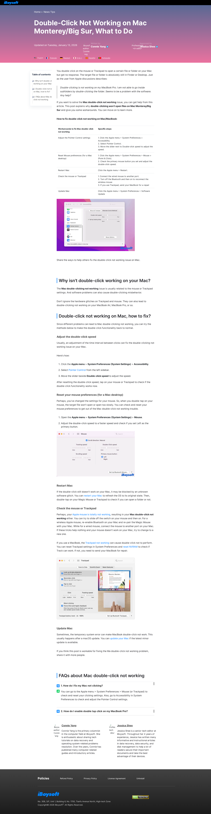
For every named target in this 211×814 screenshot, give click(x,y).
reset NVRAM (130, 546)
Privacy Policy (90, 778)
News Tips (49, 12)
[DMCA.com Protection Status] (140, 794)
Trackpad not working (97, 542)
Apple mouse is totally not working (91, 514)
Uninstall (140, 778)
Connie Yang (98, 46)
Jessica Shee (147, 46)
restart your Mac (93, 495)
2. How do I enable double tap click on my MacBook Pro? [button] (92, 711)
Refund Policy (66, 778)
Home (37, 12)
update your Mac (119, 638)
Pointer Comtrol (77, 370)
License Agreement (117, 778)
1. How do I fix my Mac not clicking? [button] (80, 685)
